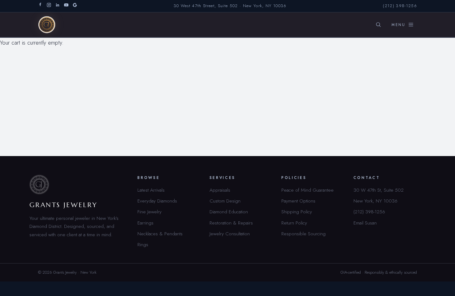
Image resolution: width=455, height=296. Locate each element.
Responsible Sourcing (303, 233)
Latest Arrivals (151, 190)
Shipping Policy (296, 211)
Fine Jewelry (149, 211)
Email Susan (365, 222)
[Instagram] (49, 6)
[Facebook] (40, 6)
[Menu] (402, 25)
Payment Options (298, 200)
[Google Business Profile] (75, 6)
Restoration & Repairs (231, 222)
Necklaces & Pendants (160, 233)
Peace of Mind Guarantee (307, 190)
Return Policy (294, 222)
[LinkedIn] (57, 6)
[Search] (378, 25)
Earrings (145, 222)
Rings (142, 244)
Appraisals (220, 190)
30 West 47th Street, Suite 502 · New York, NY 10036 (230, 6)
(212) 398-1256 (400, 6)
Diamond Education (229, 211)
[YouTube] (66, 6)
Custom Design (225, 200)
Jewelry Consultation (230, 233)
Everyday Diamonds (157, 200)
